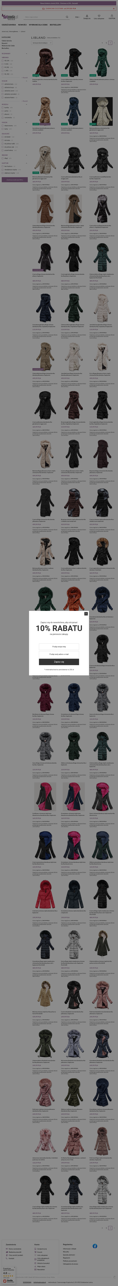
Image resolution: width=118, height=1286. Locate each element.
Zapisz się (59, 662)
